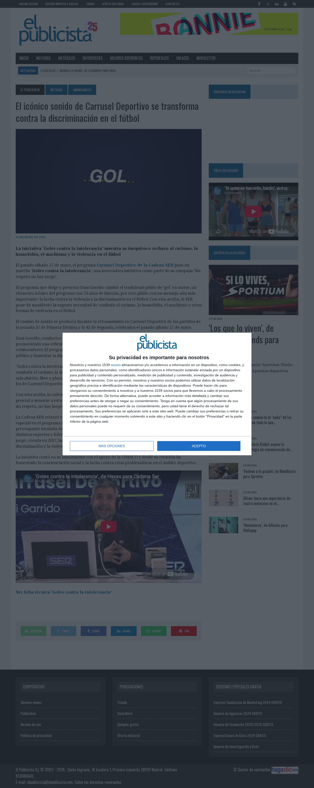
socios (116, 365)
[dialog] (157, 394)
